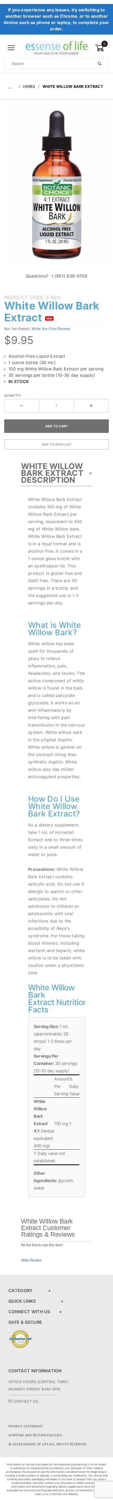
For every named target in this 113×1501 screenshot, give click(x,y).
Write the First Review (51, 329)
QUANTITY (12, 396)
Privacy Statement (25, 1426)
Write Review (31, 1260)
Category (20, 1290)
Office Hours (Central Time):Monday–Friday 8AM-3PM (38, 1385)
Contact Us (25, 1401)
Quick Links (22, 1301)
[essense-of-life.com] (56, 47)
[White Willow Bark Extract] (56, 187)
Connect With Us (29, 1311)
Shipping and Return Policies (35, 1435)
